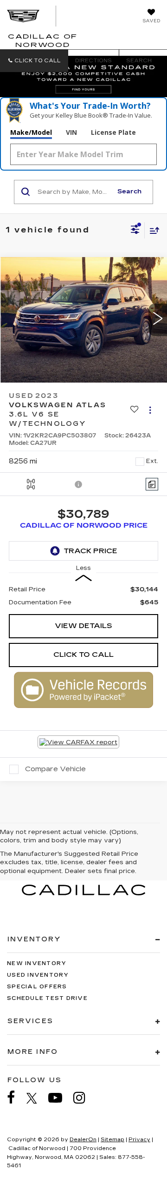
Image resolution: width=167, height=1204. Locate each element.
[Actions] (150, 410)
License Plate (113, 132)
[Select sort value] (152, 230)
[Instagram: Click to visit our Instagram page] (84, 1098)
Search (129, 191)
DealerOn (83, 1140)
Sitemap (112, 1140)
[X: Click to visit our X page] (36, 1098)
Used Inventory (38, 975)
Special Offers (37, 987)
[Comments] (152, 484)
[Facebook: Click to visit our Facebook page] (16, 1098)
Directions (93, 61)
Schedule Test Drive (47, 998)
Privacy (139, 1140)
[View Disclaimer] (79, 484)
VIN (71, 132)
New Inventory (36, 963)
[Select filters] (135, 230)
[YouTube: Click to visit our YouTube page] (59, 1098)
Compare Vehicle (55, 769)
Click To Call (83, 654)
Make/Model (31, 132)
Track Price (90, 551)
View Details (83, 626)
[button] (34, 60)
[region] (84, 596)
